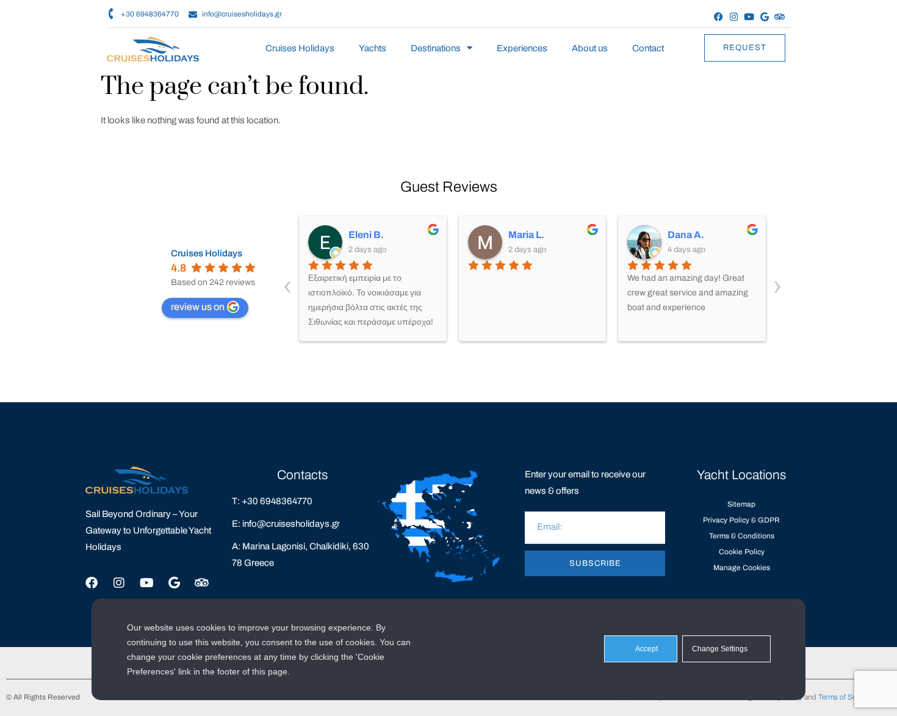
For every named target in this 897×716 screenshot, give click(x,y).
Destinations (436, 48)
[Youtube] (749, 16)
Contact (648, 48)
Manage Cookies (741, 567)
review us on (198, 307)
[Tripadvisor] (779, 16)
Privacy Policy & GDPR (741, 520)
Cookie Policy (742, 552)
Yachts (372, 48)
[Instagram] (733, 16)
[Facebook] (718, 16)
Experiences (522, 48)
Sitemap (741, 504)
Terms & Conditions (741, 536)
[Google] (764, 16)
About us (590, 48)
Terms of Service (844, 697)
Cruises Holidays (299, 48)
